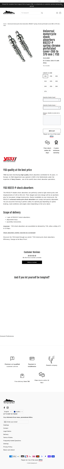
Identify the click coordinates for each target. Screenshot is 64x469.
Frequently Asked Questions (12, 440)
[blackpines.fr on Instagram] (8, 407)
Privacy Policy (7, 447)
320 (51, 81)
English (6, 411)
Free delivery (22, 381)
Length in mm (47, 73)
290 (51, 76)
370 (45, 91)
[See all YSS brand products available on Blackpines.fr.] (10, 161)
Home (4, 23)
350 (51, 86)
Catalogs (6, 425)
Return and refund (8, 450)
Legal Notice (7, 431)
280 (45, 76)
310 (45, 81)
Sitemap (5, 443)
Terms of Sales (8, 437)
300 (56, 76)
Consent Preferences (7, 336)
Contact (5, 428)
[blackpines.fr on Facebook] (4, 407)
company (51, 365)
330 (56, 81)
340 (45, 86)
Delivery (5, 434)
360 (56, 86)
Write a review (32, 262)
